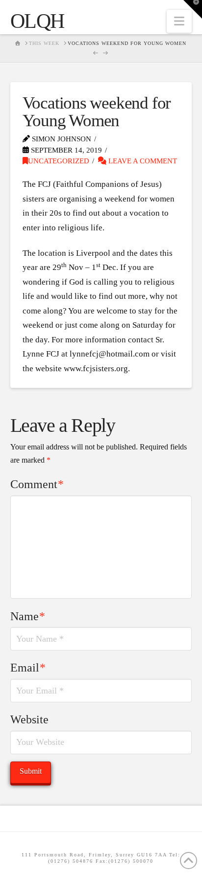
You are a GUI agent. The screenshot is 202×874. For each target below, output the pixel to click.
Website (29, 719)
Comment (37, 484)
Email (28, 667)
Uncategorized (58, 161)
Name (28, 616)
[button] (179, 21)
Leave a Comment (141, 161)
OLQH (37, 21)
